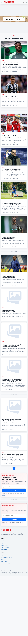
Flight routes (4, 549)
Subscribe (14, 490)
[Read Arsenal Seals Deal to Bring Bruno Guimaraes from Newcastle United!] (14, 84)
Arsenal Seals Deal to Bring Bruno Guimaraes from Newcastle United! (10, 97)
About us (3, 555)
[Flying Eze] (9, 2)
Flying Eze (5, 318)
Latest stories (4, 540)
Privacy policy (4, 561)
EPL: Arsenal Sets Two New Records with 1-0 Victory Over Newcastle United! (12, 136)
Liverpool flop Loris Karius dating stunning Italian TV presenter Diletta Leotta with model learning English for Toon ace (12, 380)
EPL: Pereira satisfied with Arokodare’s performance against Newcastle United (11, 204)
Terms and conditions (6, 563)
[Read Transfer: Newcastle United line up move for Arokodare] (14, 263)
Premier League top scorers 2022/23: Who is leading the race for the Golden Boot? (12, 455)
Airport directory (5, 545)
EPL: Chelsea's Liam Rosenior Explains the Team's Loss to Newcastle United (11, 170)
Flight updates (4, 543)
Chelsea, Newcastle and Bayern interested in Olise (8, 310)
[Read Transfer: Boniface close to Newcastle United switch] (14, 224)
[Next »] (16, 468)
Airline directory (5, 547)
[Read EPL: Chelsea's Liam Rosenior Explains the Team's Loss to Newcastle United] (14, 157)
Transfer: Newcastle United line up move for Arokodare (8, 277)
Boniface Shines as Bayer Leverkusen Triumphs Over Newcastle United (11, 63)
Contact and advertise (6, 557)
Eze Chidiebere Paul (7, 71)
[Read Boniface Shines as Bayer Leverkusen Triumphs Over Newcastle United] (14, 50)
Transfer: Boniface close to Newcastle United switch (8, 238)
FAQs (2, 559)
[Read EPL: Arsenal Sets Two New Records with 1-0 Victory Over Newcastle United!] (14, 123)
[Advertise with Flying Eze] (14, 18)
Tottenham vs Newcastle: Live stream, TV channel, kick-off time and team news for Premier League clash (11, 345)
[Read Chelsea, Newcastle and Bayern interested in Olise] (14, 297)
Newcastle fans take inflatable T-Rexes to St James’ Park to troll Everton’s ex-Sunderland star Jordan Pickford (11, 421)
